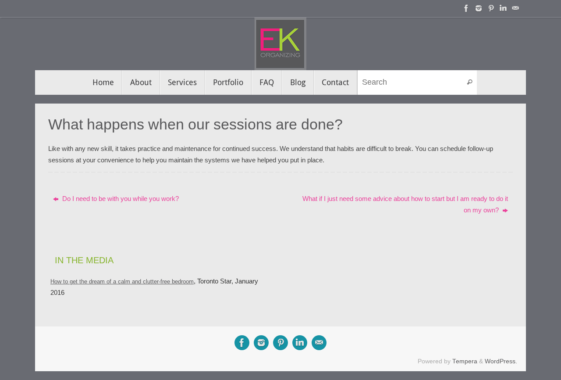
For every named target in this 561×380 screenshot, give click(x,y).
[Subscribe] (515, 8)
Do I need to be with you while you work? (119, 198)
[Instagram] (478, 8)
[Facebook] (466, 8)
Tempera (464, 361)
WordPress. (501, 361)
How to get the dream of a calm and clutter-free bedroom (122, 281)
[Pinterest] (491, 8)
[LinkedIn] (503, 8)
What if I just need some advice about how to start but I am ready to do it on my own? (405, 204)
